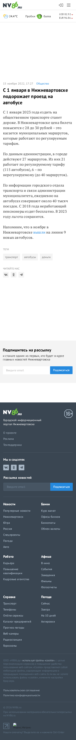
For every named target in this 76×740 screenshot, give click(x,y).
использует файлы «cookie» (38, 660)
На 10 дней (48, 615)
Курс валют (48, 510)
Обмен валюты (50, 529)
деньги (46, 257)
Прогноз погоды (13, 627)
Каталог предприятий (17, 621)
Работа (8, 556)
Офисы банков (50, 517)
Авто (6, 547)
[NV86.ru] (13, 5)
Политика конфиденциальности (21, 695)
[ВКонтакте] (6, 275)
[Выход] (69, 5)
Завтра (45, 609)
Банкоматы (48, 523)
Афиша (46, 556)
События (46, 569)
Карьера (8, 563)
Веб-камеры (11, 633)
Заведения (48, 575)
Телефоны (9, 609)
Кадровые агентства (16, 579)
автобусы (30, 257)
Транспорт (9, 603)
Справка (9, 597)
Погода (8, 541)
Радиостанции (12, 639)
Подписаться (61, 370)
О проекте (10, 433)
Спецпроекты (11, 535)
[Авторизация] (61, 5)
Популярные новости (17, 510)
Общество (42, 83)
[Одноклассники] (13, 275)
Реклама (8, 439)
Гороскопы (10, 645)
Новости (9, 504)
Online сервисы (13, 615)
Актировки (48, 621)
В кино (45, 563)
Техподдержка (12, 445)
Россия (7, 529)
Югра (6, 523)
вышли (39, 232)
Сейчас (45, 603)
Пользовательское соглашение (21, 690)
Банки (45, 504)
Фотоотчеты (49, 587)
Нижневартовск (13, 517)
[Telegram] (21, 275)
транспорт (11, 257)
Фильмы (46, 581)
